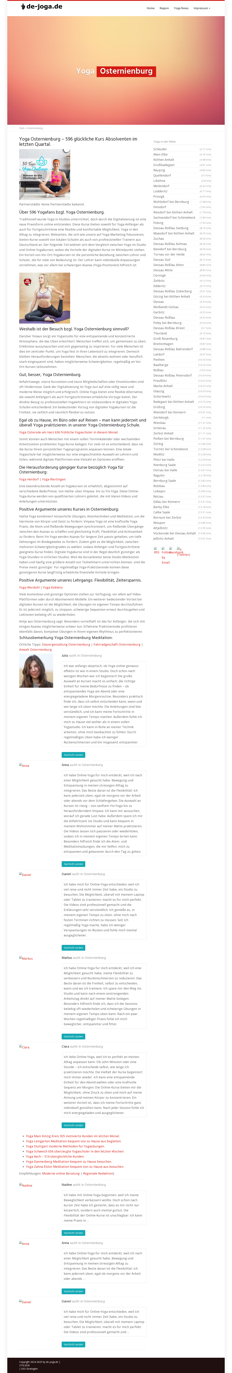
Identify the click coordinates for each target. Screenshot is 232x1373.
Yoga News (181, 8)
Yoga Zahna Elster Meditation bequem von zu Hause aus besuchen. (75, 1167)
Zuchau (182, 238)
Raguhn (182, 475)
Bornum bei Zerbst (182, 517)
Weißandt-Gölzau (182, 307)
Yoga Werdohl (29, 587)
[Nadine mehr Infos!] (36, 1200)
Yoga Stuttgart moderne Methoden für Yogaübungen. (65, 1146)
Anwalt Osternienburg (35, 649)
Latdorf (182, 354)
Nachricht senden (73, 754)
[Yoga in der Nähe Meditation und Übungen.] (41, 8)
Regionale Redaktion (98, 1173)
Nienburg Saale (182, 465)
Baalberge (182, 365)
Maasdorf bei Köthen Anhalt (182, 233)
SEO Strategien (29, 1368)
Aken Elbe (182, 154)
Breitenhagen (182, 344)
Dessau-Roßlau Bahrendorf (182, 349)
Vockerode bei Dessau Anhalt (182, 533)
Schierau (182, 428)
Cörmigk (182, 275)
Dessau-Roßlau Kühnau (182, 244)
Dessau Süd (182, 260)
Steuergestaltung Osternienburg (66, 644)
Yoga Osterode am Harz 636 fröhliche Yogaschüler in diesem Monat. (69, 432)
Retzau (182, 496)
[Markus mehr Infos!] (36, 973)
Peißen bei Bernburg (182, 438)
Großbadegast (182, 165)
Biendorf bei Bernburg (182, 249)
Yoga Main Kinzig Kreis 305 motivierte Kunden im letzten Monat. (73, 1136)
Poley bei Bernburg (182, 323)
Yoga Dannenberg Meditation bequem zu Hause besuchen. (69, 1161)
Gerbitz (182, 312)
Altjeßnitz (182, 528)
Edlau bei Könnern (182, 502)
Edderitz (182, 286)
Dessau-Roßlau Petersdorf (182, 375)
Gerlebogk (182, 417)
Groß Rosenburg (182, 338)
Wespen (182, 523)
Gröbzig (182, 407)
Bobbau (182, 486)
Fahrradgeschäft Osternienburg (117, 644)
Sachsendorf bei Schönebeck (182, 217)
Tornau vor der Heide (182, 254)
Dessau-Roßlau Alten (182, 265)
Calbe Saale (182, 512)
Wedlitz (182, 454)
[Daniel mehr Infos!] (36, 889)
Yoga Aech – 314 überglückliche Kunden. (55, 1156)
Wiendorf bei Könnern (182, 412)
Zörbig (182, 444)
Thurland (182, 333)
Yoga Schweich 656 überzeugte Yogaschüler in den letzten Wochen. (75, 1151)
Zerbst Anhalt (182, 433)
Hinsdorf (182, 207)
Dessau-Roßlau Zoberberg (182, 291)
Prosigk (182, 196)
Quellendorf (182, 175)
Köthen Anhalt (182, 160)
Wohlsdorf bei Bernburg (182, 202)
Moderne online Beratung (61, 1173)
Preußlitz (182, 381)
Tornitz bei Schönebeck (182, 449)
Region (164, 8)
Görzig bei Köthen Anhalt (182, 296)
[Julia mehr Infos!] (36, 671)
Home (151, 8)
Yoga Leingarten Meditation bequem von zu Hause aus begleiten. (73, 1141)
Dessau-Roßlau (182, 317)
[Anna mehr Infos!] (36, 780)
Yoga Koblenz (53, 587)
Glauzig (182, 391)
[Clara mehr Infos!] (36, 1062)
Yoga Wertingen (54, 479)
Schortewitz (182, 396)
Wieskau (182, 423)
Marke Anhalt (182, 386)
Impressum (201, 8)
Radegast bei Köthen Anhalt (182, 402)
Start (21, 128)
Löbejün (182, 491)
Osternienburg (91, 656)
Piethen (182, 360)
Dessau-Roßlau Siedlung (182, 228)
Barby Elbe (182, 507)
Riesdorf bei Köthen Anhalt (182, 212)
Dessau (182, 302)
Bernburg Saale (182, 481)
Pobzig (182, 223)
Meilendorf (182, 186)
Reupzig (182, 170)
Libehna (182, 181)
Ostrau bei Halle (182, 470)
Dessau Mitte (182, 270)
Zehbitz (182, 281)
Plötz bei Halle (182, 459)
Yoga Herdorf (29, 479)
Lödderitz (182, 191)
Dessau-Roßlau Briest (182, 328)
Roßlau (182, 370)
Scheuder (182, 149)
